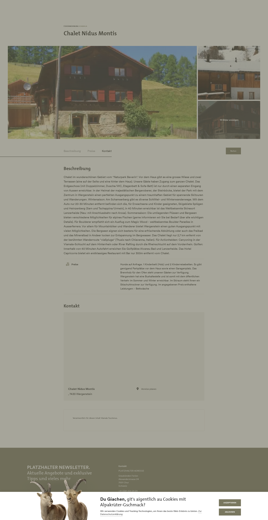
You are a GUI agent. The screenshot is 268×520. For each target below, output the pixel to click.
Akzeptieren (229, 503)
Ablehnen (230, 512)
